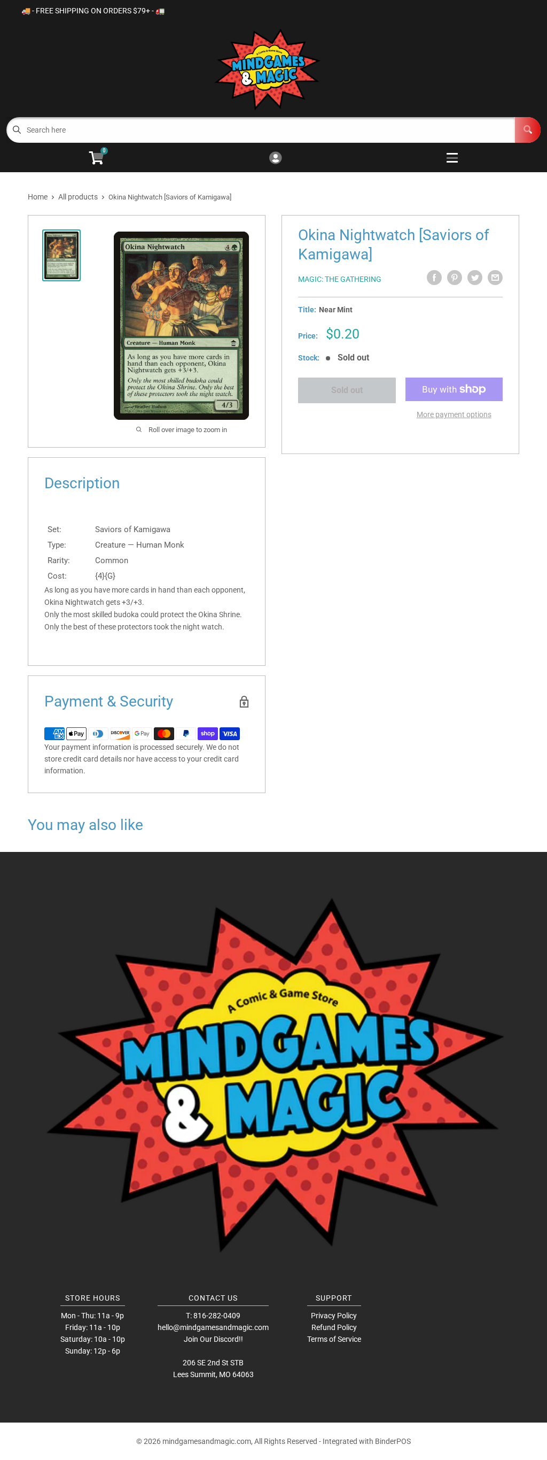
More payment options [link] (454, 414)
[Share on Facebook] (434, 277)
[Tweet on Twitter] (474, 277)
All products (78, 197)
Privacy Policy (334, 1315)
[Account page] (275, 158)
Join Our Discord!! (213, 1339)
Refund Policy (334, 1327)
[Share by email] (495, 277)
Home (38, 197)
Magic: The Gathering (339, 279)
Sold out (347, 390)
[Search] (528, 130)
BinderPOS (393, 1441)
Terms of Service (334, 1339)
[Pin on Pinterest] (454, 277)
